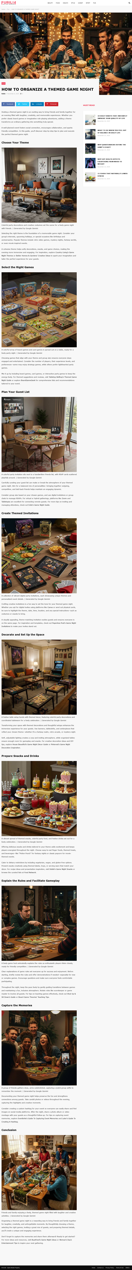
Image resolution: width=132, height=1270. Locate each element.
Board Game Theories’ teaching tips (33, 997)
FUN (94, 3)
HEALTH (65, 3)
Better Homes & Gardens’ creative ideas (33, 256)
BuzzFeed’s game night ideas (44, 1240)
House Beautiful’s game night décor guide (30, 744)
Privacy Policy (110, 1267)
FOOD (58, 3)
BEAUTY (50, 3)
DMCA (127, 1267)
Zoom (64, 498)
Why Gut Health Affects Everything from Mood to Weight (110, 161)
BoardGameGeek (28, 380)
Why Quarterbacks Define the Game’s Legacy (112, 146)
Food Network (30, 872)
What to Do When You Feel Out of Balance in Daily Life (112, 131)
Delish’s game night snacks (61, 869)
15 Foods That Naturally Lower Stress (112, 175)
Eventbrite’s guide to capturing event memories (38, 1118)
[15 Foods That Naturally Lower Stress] (90, 177)
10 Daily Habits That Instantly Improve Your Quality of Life (112, 117)
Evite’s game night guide (39, 505)
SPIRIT (88, 3)
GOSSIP (80, 3)
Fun (8, 9)
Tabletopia (6, 502)
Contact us (100, 1267)
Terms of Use (120, 1267)
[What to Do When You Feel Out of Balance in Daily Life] (90, 134)
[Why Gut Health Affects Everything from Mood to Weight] (90, 163)
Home (3, 9)
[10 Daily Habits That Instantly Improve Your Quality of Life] (90, 120)
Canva (50, 607)
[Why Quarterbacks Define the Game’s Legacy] (90, 148)
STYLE (73, 3)
